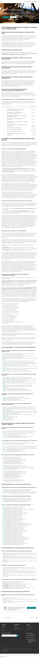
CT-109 (4, 433)
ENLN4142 (12, 412)
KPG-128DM (5, 532)
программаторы (7, 187)
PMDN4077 (4, 400)
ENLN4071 (4, 416)
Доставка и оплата (17, 629)
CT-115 (6, 436)
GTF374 (11, 362)
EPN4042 (12, 353)
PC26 (14, 599)
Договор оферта (17, 627)
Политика (3, 630)
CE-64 (3, 465)
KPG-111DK (4, 525)
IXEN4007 (4, 397)
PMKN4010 (13, 380)
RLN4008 (4, 353)
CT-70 (6, 435)
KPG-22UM (4, 499)
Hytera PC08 (5, 599)
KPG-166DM (5, 539)
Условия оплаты (29, 626)
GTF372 (7, 364)
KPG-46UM (4, 498)
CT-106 (7, 447)
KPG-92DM (4, 518)
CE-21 (3, 469)
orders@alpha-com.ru (31, 637)
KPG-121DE (4, 529)
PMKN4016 (4, 380)
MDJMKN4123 (8, 368)
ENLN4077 (8, 412)
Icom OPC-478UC (5, 567)
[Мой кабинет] (27, 1)
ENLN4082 (8, 414)
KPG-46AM (4, 491)
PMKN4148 (9, 385)
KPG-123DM (5, 530)
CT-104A (7, 446)
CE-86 (3, 462)
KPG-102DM (5, 521)
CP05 (18, 599)
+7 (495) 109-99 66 (31, 635)
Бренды (28, 629)
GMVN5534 (4, 418)
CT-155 (4, 450)
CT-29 (4, 434)
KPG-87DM (4, 514)
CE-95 (3, 463)
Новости (3, 627)
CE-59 (3, 466)
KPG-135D (4, 535)
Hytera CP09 (5, 602)
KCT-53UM (4, 501)
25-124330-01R (13, 377)
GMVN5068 (4, 411)
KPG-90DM (4, 515)
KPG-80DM (4, 512)
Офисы (3, 629)
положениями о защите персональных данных (16, 650)
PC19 (9, 599)
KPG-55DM (4, 508)
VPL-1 (3, 437)
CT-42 (4, 430)
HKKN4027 (4, 398)
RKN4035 (8, 369)
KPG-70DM (4, 510)
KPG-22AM (4, 489)
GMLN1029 (4, 420)
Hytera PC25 (17, 601)
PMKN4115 (4, 382)
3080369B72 (8, 353)
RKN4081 (16, 362)
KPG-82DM (4, 513)
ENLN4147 (8, 416)
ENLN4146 (12, 414)
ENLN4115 (4, 412)
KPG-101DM (5, 520)
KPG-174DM (5, 543)
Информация (16, 624)
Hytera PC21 (13, 602)
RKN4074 (8, 360)
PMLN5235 (4, 390)
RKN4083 (8, 362)
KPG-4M (4, 492)
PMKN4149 (9, 386)
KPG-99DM (4, 519)
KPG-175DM (5, 544)
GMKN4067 (4, 389)
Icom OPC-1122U (5, 570)
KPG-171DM (5, 541)
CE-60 (3, 479)
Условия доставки (30, 627)
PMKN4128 (4, 377)
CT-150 (4, 451)
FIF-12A (4, 442)
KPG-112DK (4, 526)
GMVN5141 (4, 406)
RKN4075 (12, 360)
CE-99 (3, 461)
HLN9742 (4, 356)
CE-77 (3, 476)
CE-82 (3, 471)
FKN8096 (4, 358)
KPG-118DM (5, 528)
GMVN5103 (4, 417)
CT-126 (6, 434)
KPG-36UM (4, 500)
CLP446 (18, 399)
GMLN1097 (8, 411)
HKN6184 (8, 380)
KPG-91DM (4, 517)
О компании (4, 626)
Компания (3, 624)
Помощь (15, 626)
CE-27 (3, 481)
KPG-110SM (4, 523)
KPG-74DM (4, 511)
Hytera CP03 (24, 601)
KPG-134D (4, 534)
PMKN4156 (8, 377)
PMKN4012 (4, 378)
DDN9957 (4, 388)
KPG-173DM (5, 542)
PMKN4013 (9, 378)
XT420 (20, 398)
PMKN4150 (13, 386)
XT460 (23, 398)
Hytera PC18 (11, 601)
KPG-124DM (5, 531)
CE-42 (3, 474)
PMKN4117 (9, 382)
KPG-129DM (5, 533)
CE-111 (4, 475)
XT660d (25, 398)
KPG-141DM (5, 536)
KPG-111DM (5, 524)
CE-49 (3, 477)
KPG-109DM (5, 522)
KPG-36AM (4, 490)
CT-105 (7, 449)
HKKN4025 (4, 399)
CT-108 (7, 448)
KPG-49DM (4, 507)
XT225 (18, 398)
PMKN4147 (4, 385)
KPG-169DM (5, 540)
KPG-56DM (4, 509)
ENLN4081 (4, 414)
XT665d (28, 398)
